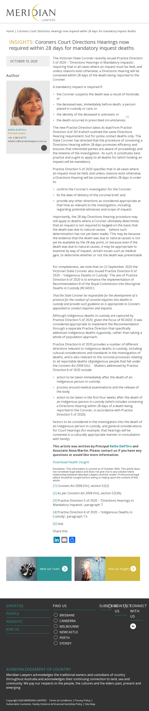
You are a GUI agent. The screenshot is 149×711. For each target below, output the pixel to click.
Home (10, 31)
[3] (54, 256)
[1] (55, 486)
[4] (99, 333)
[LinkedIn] (133, 626)
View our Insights (119, 569)
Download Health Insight (71, 462)
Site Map (90, 704)
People (12, 613)
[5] (55, 524)
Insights (14, 621)
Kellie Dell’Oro (121, 446)
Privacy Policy (83, 700)
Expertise (14, 605)
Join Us (12, 629)
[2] (55, 493)
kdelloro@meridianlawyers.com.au (27, 141)
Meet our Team (50, 569)
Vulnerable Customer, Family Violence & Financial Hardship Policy (44, 704)
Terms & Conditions (60, 700)
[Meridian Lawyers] (28, 12)
